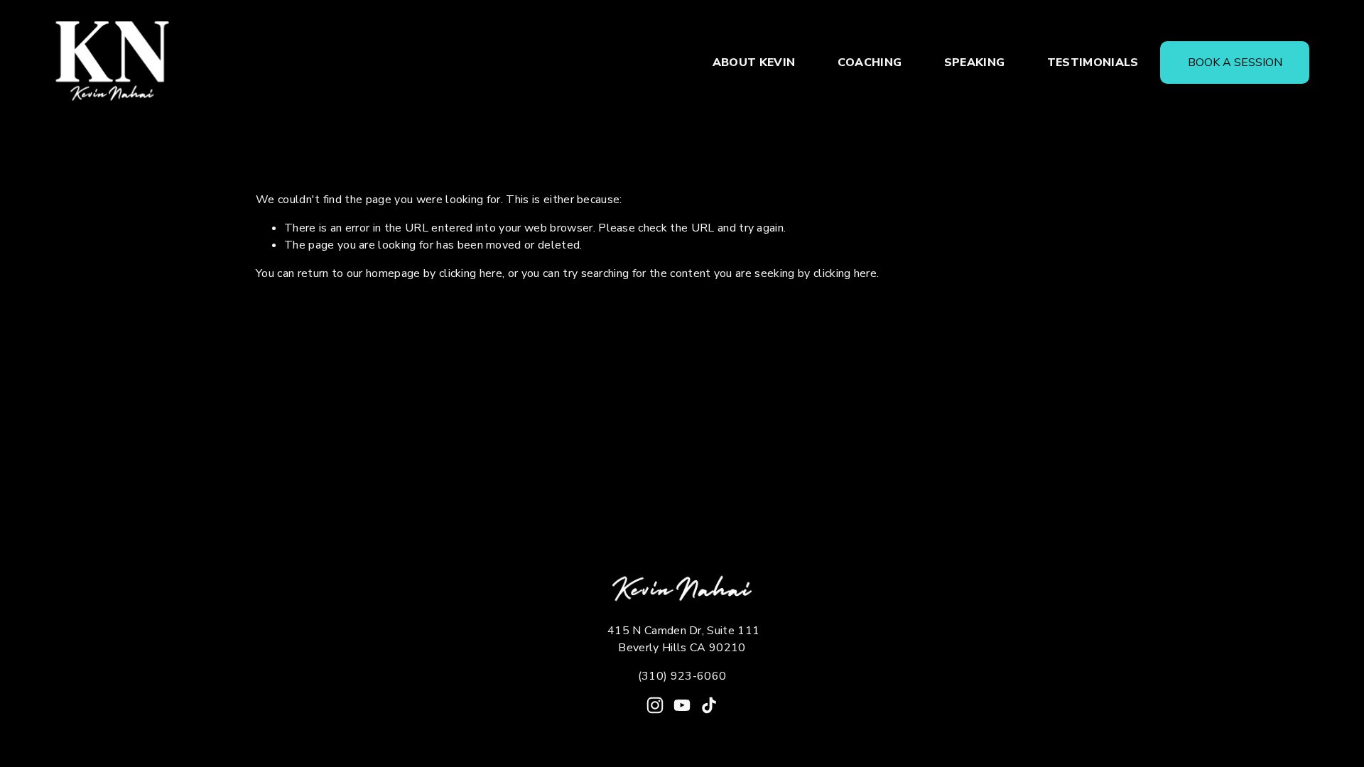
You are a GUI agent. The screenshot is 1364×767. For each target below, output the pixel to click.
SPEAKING (974, 62)
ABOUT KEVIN (754, 62)
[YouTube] (682, 705)
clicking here (470, 273)
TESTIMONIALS (1093, 62)
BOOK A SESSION (1235, 62)
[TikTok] (709, 705)
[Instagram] (655, 705)
